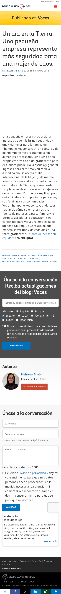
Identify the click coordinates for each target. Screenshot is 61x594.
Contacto (6, 564)
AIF (11, 581)
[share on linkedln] (35, 591)
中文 (52, 315)
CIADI (31, 581)
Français (39, 311)
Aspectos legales (9, 561)
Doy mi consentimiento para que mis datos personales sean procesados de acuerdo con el (32, 332)
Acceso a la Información (30, 561)
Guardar (11, 507)
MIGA (23, 581)
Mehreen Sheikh (11, 70)
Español (19, 75)
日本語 (9, 320)
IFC (17, 581)
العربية (24, 315)
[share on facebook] (15, 591)
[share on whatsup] (46, 591)
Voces (43, 18)
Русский (39, 315)
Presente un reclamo (11, 568)
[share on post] (25, 591)
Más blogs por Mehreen (34, 386)
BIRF (6, 581)
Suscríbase (16, 346)
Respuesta (49, 541)
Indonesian (26, 320)
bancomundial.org (50, 1)
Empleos (48, 561)
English (24, 311)
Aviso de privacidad (33, 473)
